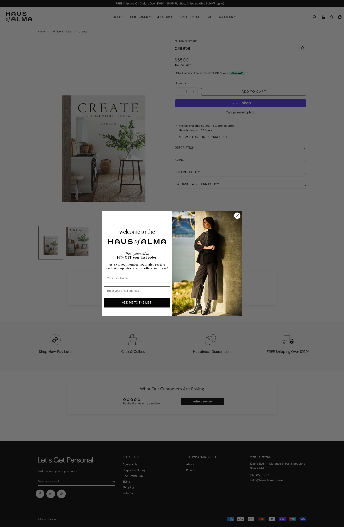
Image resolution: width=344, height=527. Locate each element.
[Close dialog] (237, 216)
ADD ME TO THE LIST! (137, 302)
